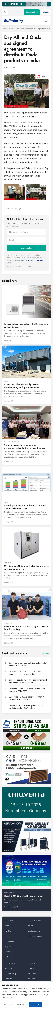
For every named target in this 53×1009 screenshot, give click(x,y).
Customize (21, 1004)
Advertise (31, 926)
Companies (9, 941)
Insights (8, 931)
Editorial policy (10, 973)
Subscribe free (32, 12)
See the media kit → (12, 907)
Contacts (8, 979)
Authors (8, 957)
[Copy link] (12, 209)
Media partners (34, 931)
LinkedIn (31, 968)
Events (7, 936)
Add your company (35, 936)
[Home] (13, 21)
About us (8, 968)
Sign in (45, 12)
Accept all (35, 1004)
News (11, 29)
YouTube (31, 979)
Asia (7, 209)
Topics (7, 951)
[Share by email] (16, 209)
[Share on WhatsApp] (20, 209)
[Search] (5, 12)
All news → (47, 653)
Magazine (8, 946)
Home (4, 29)
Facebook (32, 973)
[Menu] (46, 21)
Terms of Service (26, 260)
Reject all (8, 1004)
